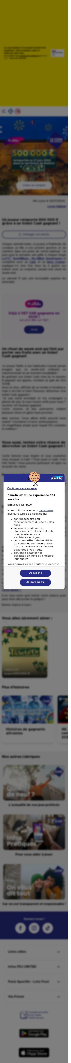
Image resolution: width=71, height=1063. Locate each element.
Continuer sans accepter (22, 488)
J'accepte (35, 573)
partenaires (45, 510)
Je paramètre (35, 582)
